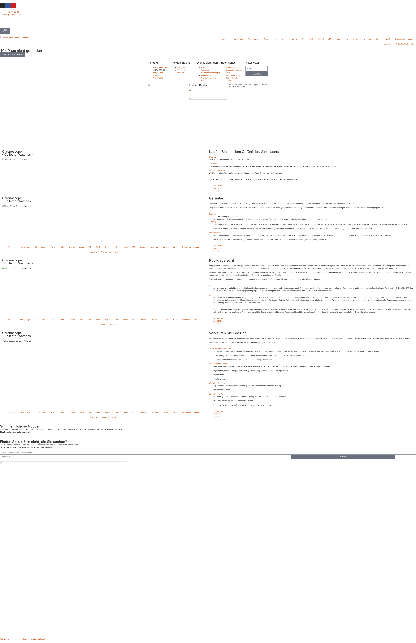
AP (303, 39)
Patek (311, 39)
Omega (285, 39)
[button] (311, 157)
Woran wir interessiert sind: (220, 349)
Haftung (212, 222)
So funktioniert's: (216, 394)
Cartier (295, 39)
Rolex (266, 39)
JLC (330, 39)
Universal (367, 39)
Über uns (387, 44)
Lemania (356, 39)
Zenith (388, 39)
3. (210, 307)
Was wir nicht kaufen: (218, 383)
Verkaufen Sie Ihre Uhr (405, 44)
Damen (378, 39)
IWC (346, 39)
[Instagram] (2, 5)
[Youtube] (13, 5)
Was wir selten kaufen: (218, 364)
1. (209, 285)
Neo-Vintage (238, 39)
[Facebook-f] (8, 5)
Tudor (275, 39)
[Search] (206, 26)
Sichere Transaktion (217, 170)
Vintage (224, 39)
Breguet (321, 39)
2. (210, 295)
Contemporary (253, 39)
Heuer (338, 39)
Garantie (212, 157)
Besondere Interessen (404, 39)
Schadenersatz (215, 233)
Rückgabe (213, 164)
